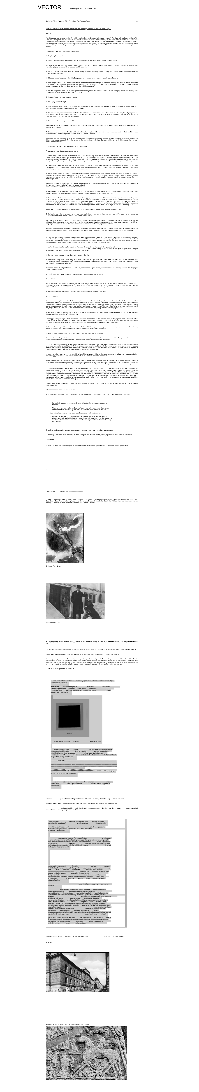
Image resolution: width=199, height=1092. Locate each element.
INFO (95, 8)
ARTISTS (80, 8)
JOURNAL (88, 8)
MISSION (73, 8)
